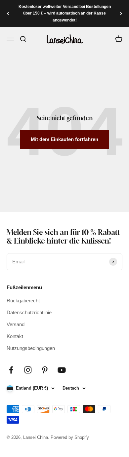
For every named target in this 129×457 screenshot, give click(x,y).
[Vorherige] (8, 13)
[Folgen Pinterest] (44, 369)
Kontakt (15, 336)
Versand (15, 324)
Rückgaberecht (23, 300)
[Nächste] (121, 13)
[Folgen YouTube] (61, 369)
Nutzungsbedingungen (31, 348)
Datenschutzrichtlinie (29, 312)
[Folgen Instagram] (27, 369)
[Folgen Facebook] (11, 369)
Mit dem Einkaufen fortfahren (64, 139)
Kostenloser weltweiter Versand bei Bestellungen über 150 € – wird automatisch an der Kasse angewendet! (65, 13)
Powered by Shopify (70, 437)
